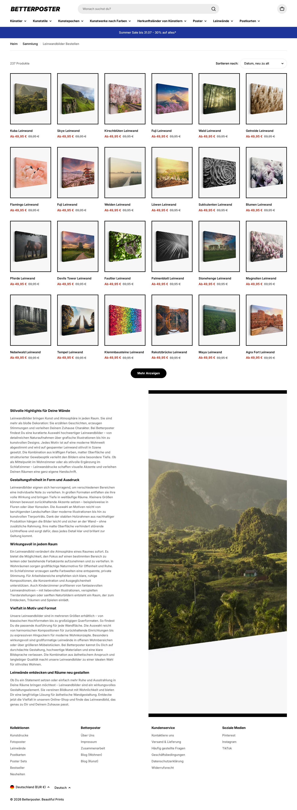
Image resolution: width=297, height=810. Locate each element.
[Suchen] (213, 8)
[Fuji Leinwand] (172, 98)
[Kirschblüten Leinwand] (124, 98)
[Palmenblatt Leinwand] (172, 246)
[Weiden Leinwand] (124, 172)
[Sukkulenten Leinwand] (219, 172)
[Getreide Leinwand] (266, 98)
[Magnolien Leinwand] (266, 246)
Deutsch (61, 788)
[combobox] (148, 9)
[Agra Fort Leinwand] (266, 320)
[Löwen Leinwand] (172, 172)
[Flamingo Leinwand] (30, 172)
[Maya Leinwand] (219, 320)
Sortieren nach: (227, 63)
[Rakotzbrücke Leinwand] (172, 320)
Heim (14, 44)
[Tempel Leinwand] (77, 320)
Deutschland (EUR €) (31, 787)
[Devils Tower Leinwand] (77, 246)
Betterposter (31, 799)
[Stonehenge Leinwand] (219, 246)
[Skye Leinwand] (77, 98)
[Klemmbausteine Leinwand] (124, 320)
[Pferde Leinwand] (30, 246)
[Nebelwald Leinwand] (30, 320)
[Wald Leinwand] (219, 98)
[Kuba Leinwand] (30, 98)
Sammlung (30, 44)
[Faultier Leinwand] (124, 246)
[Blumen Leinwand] (266, 172)
